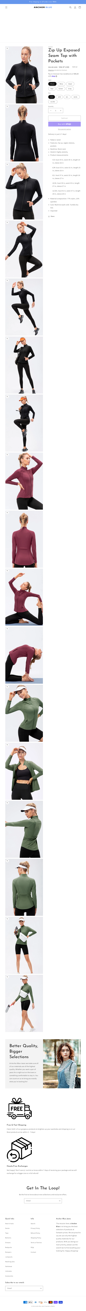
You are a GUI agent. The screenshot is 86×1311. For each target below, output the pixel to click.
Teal (51, 89)
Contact (33, 1252)
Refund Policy (35, 1233)
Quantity (50, 106)
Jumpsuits (8, 1257)
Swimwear (8, 1266)
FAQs (32, 1247)
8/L (67, 97)
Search (33, 1223)
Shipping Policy (36, 1238)
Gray (70, 89)
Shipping (51, 70)
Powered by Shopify (50, 1306)
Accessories (9, 1276)
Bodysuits (8, 1247)
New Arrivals (9, 1223)
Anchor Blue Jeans (39, 1306)
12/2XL (52, 102)
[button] (6, 7)
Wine (61, 84)
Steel (70, 84)
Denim (7, 1228)
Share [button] (53, 216)
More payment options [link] (64, 129)
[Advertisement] (43, 26)
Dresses (7, 1242)
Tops (6, 1233)
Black (52, 84)
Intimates (8, 1271)
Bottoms (8, 1238)
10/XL (76, 97)
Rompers (8, 1252)
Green (61, 89)
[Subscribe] (59, 1200)
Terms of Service (36, 1242)
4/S (51, 97)
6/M (59, 97)
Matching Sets (10, 1262)
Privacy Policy (35, 1228)
